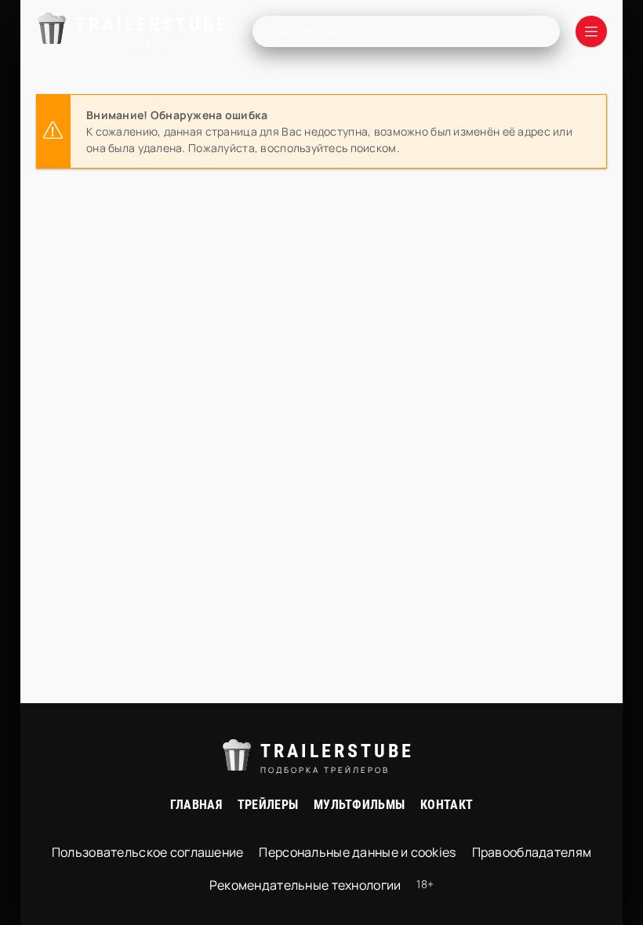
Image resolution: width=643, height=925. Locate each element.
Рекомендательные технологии (305, 885)
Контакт (446, 804)
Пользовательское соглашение (148, 852)
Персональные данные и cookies (357, 852)
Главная (196, 804)
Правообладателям (531, 852)
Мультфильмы (359, 804)
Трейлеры (268, 804)
